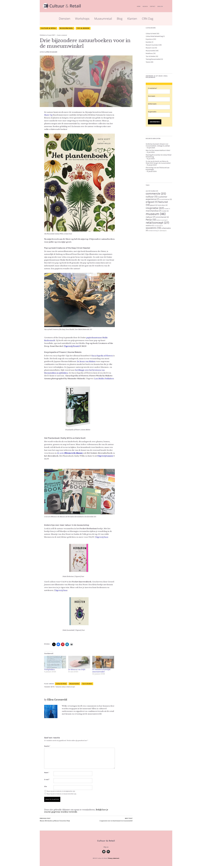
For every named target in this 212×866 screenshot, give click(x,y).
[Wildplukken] (55, 662)
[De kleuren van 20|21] (79, 662)
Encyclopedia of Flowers (102, 356)
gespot (153, 205)
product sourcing (162, 220)
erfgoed (152, 202)
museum (156, 214)
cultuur (151, 196)
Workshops (82, 19)
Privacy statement (113, 858)
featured (58, 687)
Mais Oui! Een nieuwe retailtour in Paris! (158, 150)
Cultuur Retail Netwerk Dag (154, 36)
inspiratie (155, 208)
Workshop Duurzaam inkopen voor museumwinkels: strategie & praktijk (158, 145)
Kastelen (148, 42)
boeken (154, 191)
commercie (156, 193)
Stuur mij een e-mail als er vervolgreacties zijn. (61, 791)
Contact (152, 6)
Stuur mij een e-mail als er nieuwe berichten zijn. (61, 794)
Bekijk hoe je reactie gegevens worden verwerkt (76, 811)
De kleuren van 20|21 (76, 669)
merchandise (153, 211)
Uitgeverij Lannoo (105, 456)
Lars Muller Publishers (104, 378)
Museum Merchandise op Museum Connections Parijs (55, 820)
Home (138, 6)
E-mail (47, 779)
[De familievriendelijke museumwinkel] (103, 662)
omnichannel (162, 217)
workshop (163, 230)
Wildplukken (49, 669)
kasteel (167, 208)
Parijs (151, 219)
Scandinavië (158, 225)
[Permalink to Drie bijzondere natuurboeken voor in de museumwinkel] (86, 106)
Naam (46, 772)
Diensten (64, 19)
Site (45, 786)
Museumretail (103, 19)
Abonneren (155, 122)
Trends (148, 62)
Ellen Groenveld (51, 52)
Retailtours (149, 53)
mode (165, 211)
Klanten (132, 19)
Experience (149, 39)
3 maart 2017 (51, 35)
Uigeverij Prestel (72, 346)
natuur (64, 687)
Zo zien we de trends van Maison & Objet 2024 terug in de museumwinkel (158, 162)
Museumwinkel (66, 28)
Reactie (47, 746)
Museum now (150, 48)
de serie (70, 453)
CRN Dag (147, 19)
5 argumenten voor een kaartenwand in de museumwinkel (116, 820)
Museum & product (152, 45)
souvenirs (153, 227)
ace (148, 191)
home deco (163, 205)
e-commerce (166, 199)
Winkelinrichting (153, 230)
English (160, 6)
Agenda (145, 6)
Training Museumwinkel (153, 59)
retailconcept (70, 687)
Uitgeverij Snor (101, 537)
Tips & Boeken (83, 28)
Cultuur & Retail (48, 28)
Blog (119, 19)
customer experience (156, 198)
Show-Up (48, 115)
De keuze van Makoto (86, 361)
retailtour (150, 225)
